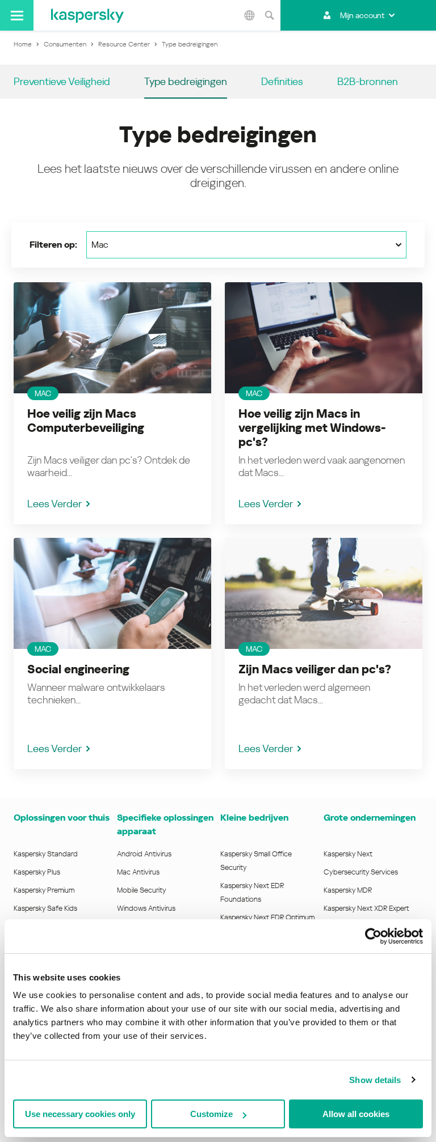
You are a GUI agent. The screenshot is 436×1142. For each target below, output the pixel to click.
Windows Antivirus (146, 908)
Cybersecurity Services (361, 872)
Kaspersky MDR (348, 890)
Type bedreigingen (185, 81)
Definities (282, 81)
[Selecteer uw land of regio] (249, 15)
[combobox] (246, 244)
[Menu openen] (16, 15)
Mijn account (362, 15)
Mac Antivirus (138, 872)
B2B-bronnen (367, 81)
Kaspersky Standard (46, 854)
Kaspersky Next (348, 854)
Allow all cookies (355, 1114)
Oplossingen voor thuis (62, 817)
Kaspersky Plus (37, 872)
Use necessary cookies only (80, 1114)
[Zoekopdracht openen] (269, 15)
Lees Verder (54, 504)
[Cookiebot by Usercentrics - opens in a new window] (373, 936)
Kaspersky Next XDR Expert (366, 908)
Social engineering (78, 669)
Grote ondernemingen (370, 817)
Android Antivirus (144, 854)
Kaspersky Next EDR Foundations (252, 892)
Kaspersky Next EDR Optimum (267, 917)
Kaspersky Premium (44, 890)
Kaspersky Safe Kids (45, 908)
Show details (375, 1080)
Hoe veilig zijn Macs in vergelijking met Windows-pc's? (311, 428)
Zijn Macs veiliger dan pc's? (314, 669)
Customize (211, 1114)
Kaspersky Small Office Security (256, 861)
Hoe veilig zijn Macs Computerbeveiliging (85, 421)
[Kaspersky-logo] (87, 15)
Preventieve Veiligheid (62, 81)
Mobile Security (141, 890)
